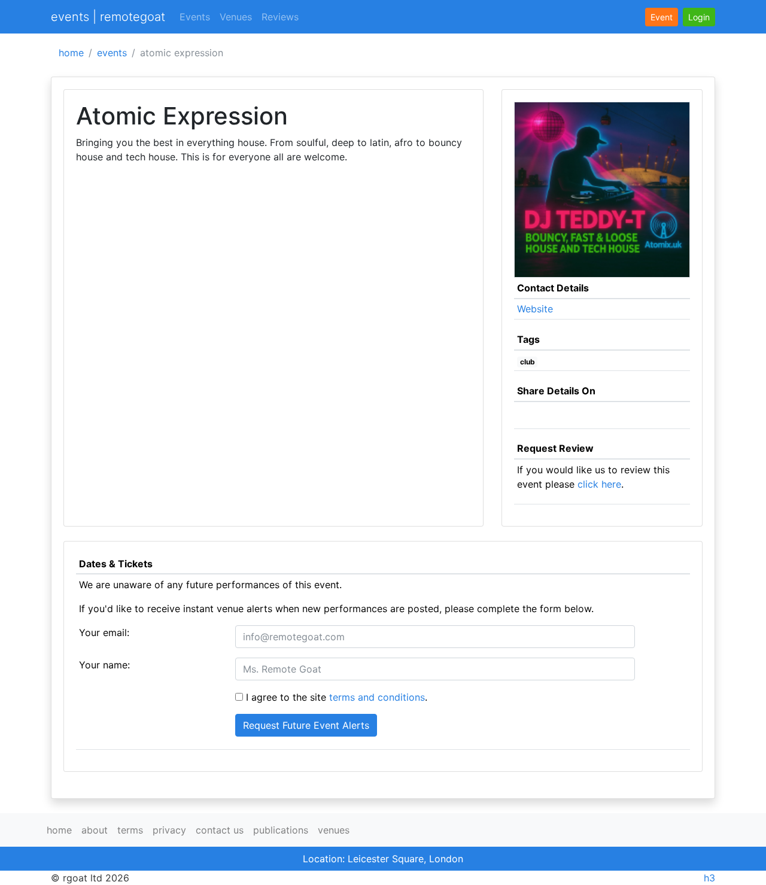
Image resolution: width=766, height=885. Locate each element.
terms (130, 830)
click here (599, 484)
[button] (699, 17)
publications (280, 830)
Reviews (280, 17)
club (527, 361)
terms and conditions (377, 697)
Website (535, 309)
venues (333, 830)
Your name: (104, 665)
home (71, 53)
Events (195, 17)
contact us (220, 830)
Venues (236, 17)
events (112, 53)
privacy (169, 830)
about (94, 830)
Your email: (104, 632)
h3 (709, 878)
